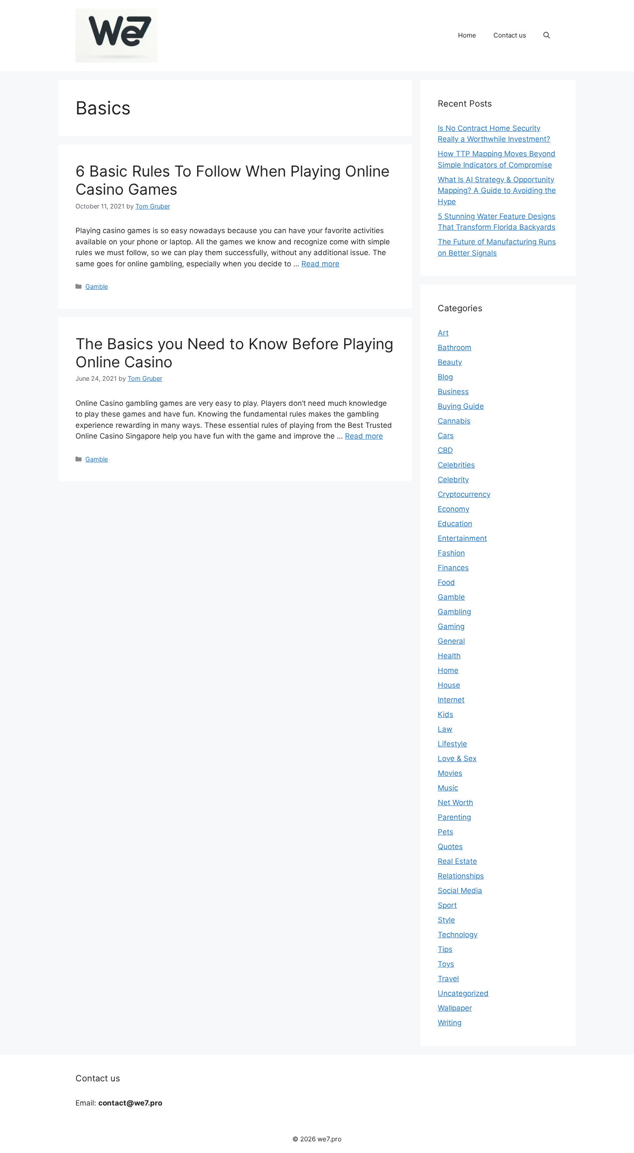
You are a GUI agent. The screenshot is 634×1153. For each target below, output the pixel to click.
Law (445, 729)
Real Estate (457, 861)
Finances (453, 567)
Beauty (450, 362)
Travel (448, 978)
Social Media (460, 890)
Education (455, 523)
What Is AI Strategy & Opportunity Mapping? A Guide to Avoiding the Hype (497, 190)
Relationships (461, 876)
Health (449, 655)
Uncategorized (463, 993)
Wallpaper (455, 1008)
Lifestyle (452, 743)
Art (443, 333)
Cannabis (454, 421)
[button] (547, 35)
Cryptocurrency (464, 494)
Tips (445, 949)
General (451, 641)
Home (467, 35)
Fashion (451, 553)
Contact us (509, 35)
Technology (457, 934)
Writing (449, 1022)
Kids (445, 714)
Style (446, 920)
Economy (453, 509)
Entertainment (462, 538)
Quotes (450, 846)
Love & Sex (457, 758)
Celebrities (456, 465)
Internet (451, 699)
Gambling (454, 611)
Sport (447, 905)
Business (453, 391)
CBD (445, 450)
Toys (446, 964)
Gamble (96, 286)
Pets (445, 832)
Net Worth (455, 802)
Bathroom (454, 347)
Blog (445, 377)
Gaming (451, 626)
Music (448, 787)
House (449, 685)
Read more (320, 263)
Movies (450, 773)
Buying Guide (461, 406)
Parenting (454, 817)
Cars (446, 435)
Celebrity (453, 479)
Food (446, 582)
